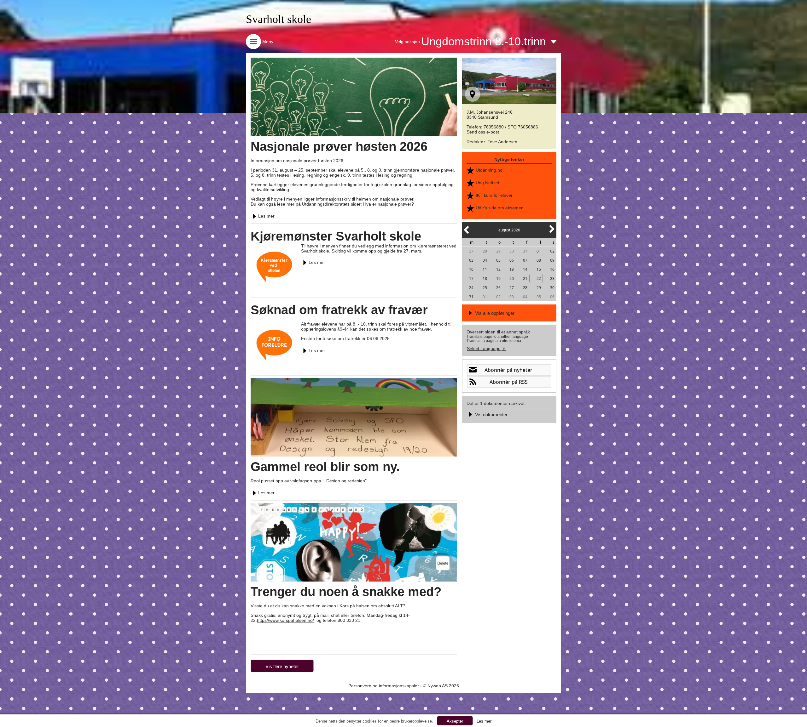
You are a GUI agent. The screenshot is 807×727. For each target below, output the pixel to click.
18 (485, 278)
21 (525, 278)
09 (552, 260)
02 (552, 251)
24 (471, 287)
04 (485, 260)
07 (525, 260)
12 (498, 269)
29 (498, 251)
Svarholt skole (278, 19)
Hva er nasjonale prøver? (388, 204)
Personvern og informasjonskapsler (383, 685)
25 (485, 287)
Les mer (266, 216)
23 (552, 278)
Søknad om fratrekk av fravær (339, 310)
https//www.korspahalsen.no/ (285, 620)
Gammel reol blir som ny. (325, 467)
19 (498, 278)
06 (511, 260)
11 (485, 269)
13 (511, 269)
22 (539, 278)
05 (498, 260)
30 (511, 251)
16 (552, 269)
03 (471, 260)
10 (471, 269)
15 (539, 269)
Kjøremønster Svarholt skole (336, 236)
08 (539, 260)
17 (471, 278)
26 (498, 287)
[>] (551, 232)
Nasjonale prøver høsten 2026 (339, 146)
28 (485, 251)
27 (471, 251)
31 (525, 251)
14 (525, 269)
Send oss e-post (483, 131)
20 (511, 278)
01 (539, 251)
